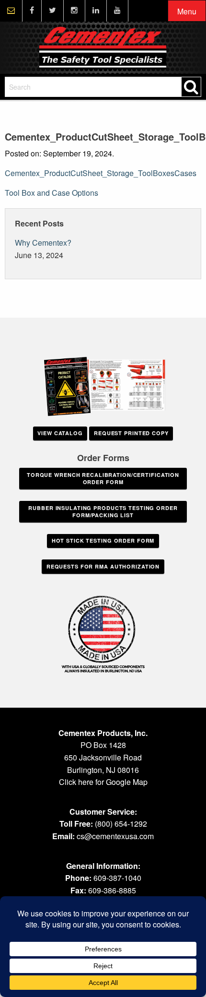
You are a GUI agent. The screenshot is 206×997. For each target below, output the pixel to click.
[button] (187, 11)
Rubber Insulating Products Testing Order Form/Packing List (102, 511)
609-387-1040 (117, 877)
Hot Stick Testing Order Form (103, 540)
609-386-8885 (112, 890)
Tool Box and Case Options (51, 192)
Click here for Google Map (103, 781)
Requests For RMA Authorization (103, 566)
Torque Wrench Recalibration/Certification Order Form (103, 478)
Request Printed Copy (131, 433)
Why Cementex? (43, 242)
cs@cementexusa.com (115, 836)
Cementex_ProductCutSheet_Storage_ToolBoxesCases (100, 172)
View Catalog (60, 433)
